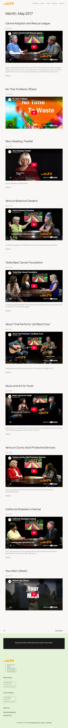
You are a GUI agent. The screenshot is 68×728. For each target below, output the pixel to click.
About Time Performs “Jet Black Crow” (28, 324)
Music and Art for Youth (19, 385)
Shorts (8, 666)
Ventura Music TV (11, 671)
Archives (48, 722)
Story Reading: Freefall (19, 141)
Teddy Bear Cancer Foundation (24, 262)
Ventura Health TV (12, 670)
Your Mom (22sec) (16, 570)
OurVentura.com (35, 722)
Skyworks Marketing (9, 712)
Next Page (60, 631)
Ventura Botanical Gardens (21, 200)
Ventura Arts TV (11, 668)
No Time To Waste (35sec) (21, 89)
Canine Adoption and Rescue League (27, 23)
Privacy (43, 722)
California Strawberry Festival (23, 509)
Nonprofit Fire (7, 715)
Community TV (11, 664)
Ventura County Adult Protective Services (30, 447)
